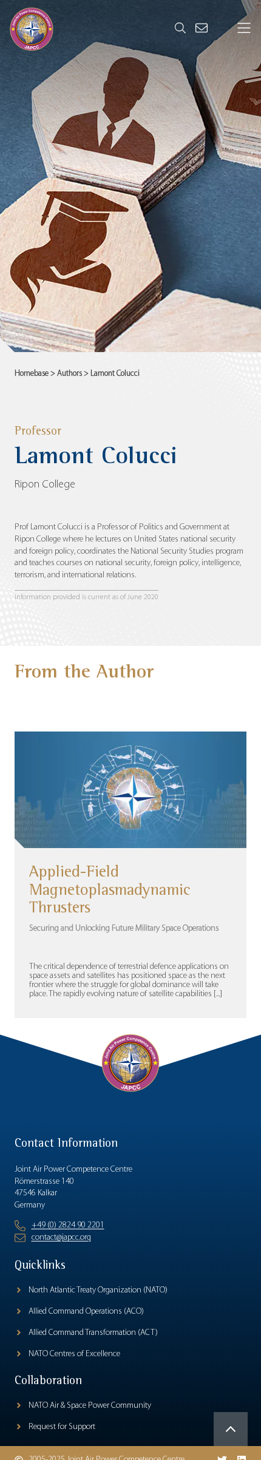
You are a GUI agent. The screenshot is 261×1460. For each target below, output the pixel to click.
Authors (69, 374)
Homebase (32, 374)
